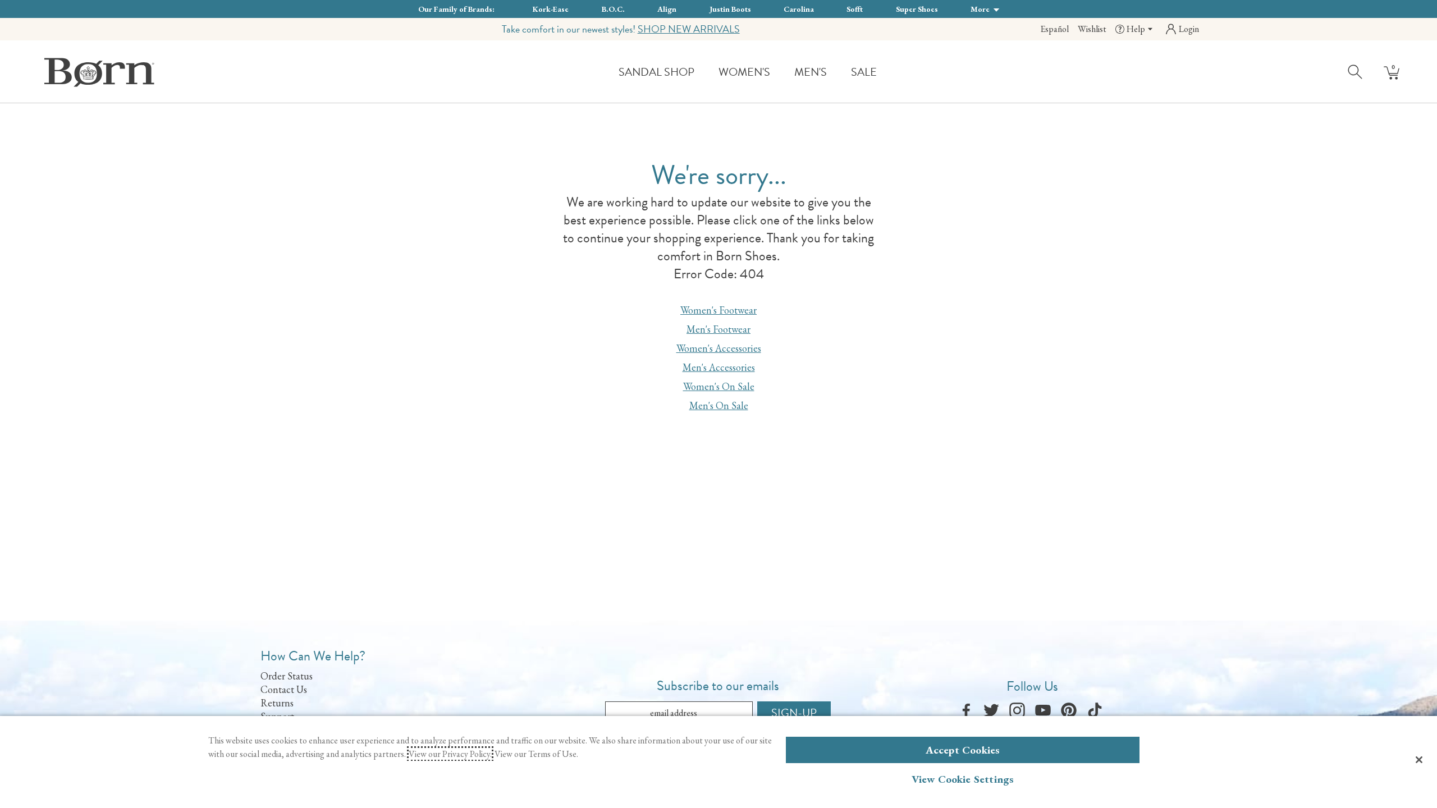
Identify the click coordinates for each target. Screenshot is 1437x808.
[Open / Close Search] (1355, 71)
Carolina (799, 9)
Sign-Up (794, 712)
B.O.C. (613, 9)
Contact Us (283, 689)
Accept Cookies (963, 750)
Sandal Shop (656, 71)
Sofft (854, 9)
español (1054, 29)
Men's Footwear (718, 329)
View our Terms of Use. (536, 754)
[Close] (1419, 759)
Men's (810, 71)
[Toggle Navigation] (703, 72)
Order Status (286, 675)
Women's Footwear (718, 310)
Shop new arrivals (689, 28)
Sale (864, 71)
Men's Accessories (719, 367)
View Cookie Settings (963, 779)
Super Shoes (917, 9)
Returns (277, 702)
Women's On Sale (718, 386)
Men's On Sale (718, 405)
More (981, 9)
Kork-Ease (551, 9)
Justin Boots (730, 9)
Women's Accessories (718, 348)
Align (666, 9)
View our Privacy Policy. (450, 754)
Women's (744, 71)
